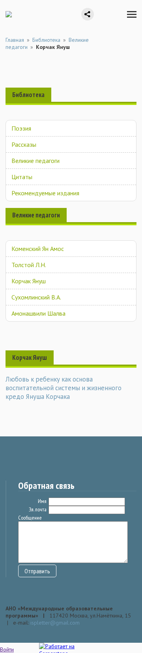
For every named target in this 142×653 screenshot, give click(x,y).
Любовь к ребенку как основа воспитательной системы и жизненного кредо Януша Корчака (63, 388)
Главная (15, 39)
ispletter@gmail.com (55, 622)
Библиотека (46, 39)
